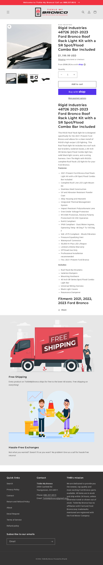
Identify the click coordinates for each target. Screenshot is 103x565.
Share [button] (64, 310)
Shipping (61, 59)
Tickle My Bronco (47, 559)
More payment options (77, 98)
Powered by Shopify (60, 559)
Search (10, 484)
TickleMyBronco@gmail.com (55, 498)
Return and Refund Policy (18, 502)
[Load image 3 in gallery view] (34, 79)
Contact (10, 496)
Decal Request (13, 514)
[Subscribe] (52, 541)
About (9, 508)
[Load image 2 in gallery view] (23, 79)
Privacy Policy (13, 490)
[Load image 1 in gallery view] (11, 79)
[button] (8, 12)
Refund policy (13, 526)
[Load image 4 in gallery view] (46, 79)
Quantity (61, 69)
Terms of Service (14, 520)
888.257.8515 (49, 495)
